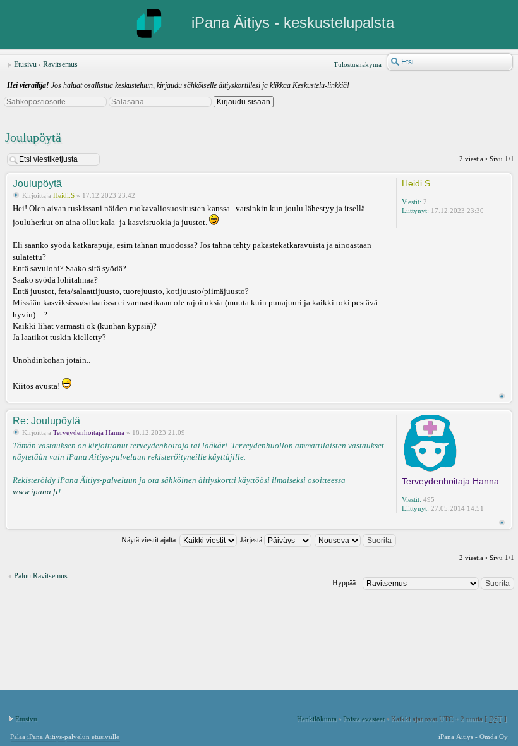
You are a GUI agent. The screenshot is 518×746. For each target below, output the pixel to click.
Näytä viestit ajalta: (150, 539)
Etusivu (25, 64)
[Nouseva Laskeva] (356, 539)
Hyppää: (345, 582)
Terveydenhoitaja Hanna (88, 432)
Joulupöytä (33, 137)
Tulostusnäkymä (358, 64)
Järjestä (252, 539)
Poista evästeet (364, 719)
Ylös (501, 396)
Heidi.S (64, 195)
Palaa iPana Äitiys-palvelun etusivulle (64, 736)
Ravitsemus (60, 64)
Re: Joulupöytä (46, 420)
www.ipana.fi (35, 491)
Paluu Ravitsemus (41, 576)
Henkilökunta (317, 719)
